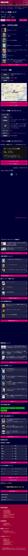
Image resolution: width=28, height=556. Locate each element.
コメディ (3, 473)
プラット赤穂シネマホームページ (17, 133)
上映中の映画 (6, 510)
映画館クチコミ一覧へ (13, 477)
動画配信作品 (6, 540)
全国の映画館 (6, 523)
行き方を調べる (13, 102)
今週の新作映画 (6, 511)
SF (1, 471)
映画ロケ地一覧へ (13, 480)
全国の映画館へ (13, 462)
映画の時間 (3, 7)
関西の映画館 (18, 7)
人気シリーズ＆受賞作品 (9, 514)
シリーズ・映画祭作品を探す (14, 412)
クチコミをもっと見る (13, 161)
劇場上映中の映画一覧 (13, 298)
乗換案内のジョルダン (10, 548)
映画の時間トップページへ (6, 499)
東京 (2, 445)
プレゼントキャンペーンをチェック (13, 253)
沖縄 (15, 458)
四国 (15, 456)
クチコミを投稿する (13, 163)
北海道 (2, 451)
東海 (15, 448)
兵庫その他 (3, 16)
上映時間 (7, 20)
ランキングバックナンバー (9, 532)
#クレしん (12, 408)
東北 (15, 451)
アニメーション (18, 468)
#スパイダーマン (4, 408)
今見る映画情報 (6, 543)
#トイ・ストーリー (19, 408)
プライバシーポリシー (21, 548)
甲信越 (2, 453)
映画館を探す (10, 7)
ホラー (16, 473)
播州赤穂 (14, 77)
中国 (2, 456)
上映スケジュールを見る (13, 64)
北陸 (15, 453)
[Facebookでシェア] (11, 174)
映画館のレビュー (7, 524)
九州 (2, 458)
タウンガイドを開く (13, 105)
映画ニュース (6, 538)
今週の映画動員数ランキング (7, 275)
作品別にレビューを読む (9, 517)
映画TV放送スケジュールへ (13, 436)
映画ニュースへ (13, 362)
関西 (2, 448)
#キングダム (3, 410)
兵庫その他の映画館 (8, 8)
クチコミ (13, 20)
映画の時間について (13, 491)
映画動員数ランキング (8, 531)
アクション (3, 468)
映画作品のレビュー (7, 515)
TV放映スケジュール (8, 541)
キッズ (16, 471)
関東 (15, 445)
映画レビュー (13, 401)
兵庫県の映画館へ (5, 494)
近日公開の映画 (6, 513)
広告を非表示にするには (20, 217)
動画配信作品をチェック (13, 320)
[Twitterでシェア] (16, 174)
